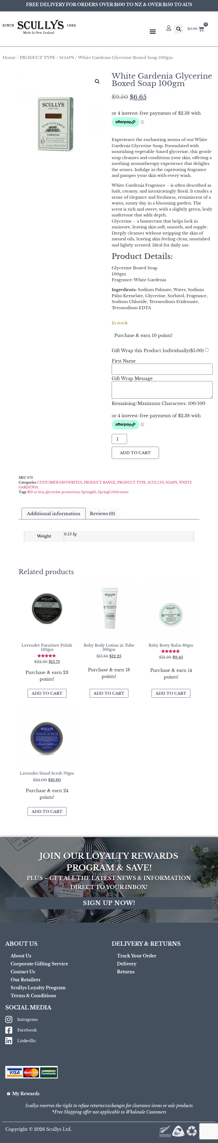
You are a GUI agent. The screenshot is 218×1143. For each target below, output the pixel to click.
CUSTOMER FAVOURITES (59, 482)
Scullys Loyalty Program (38, 987)
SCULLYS (156, 482)
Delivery (126, 963)
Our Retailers (25, 979)
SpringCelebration (113, 492)
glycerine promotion (62, 492)
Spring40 (88, 492)
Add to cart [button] (47, 693)
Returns (126, 971)
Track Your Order (136, 955)
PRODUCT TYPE (37, 57)
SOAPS (66, 57)
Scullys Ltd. (59, 1129)
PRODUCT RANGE (100, 482)
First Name (124, 361)
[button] (178, 29)
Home (9, 57)
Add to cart (135, 452)
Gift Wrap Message (132, 378)
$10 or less (35, 492)
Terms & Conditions (33, 995)
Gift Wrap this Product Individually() (158, 350)
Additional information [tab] (53, 513)
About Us (21, 955)
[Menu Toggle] (152, 31)
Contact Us (23, 971)
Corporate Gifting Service (39, 963)
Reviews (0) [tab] (102, 513)
